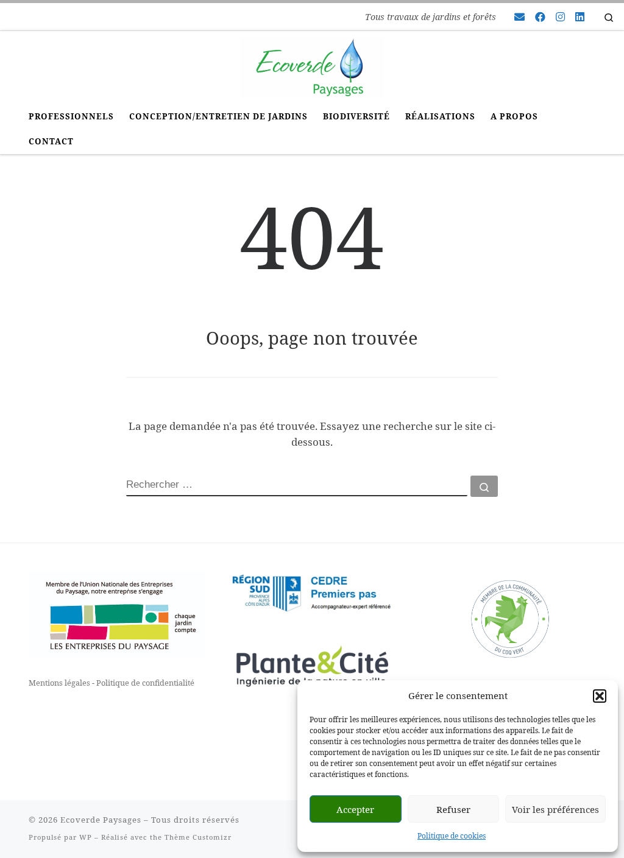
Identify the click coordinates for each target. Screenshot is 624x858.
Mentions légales (59, 682)
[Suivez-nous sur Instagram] (560, 17)
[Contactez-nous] (519, 17)
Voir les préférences (555, 809)
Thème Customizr (198, 837)
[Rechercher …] (484, 486)
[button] (600, 696)
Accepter (355, 809)
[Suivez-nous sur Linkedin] (579, 17)
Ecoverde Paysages (100, 819)
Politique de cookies (451, 836)
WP (85, 837)
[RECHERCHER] (296, 486)
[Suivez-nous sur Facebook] (540, 17)
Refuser (453, 809)
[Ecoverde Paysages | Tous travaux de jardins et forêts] (311, 65)
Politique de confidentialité (145, 682)
